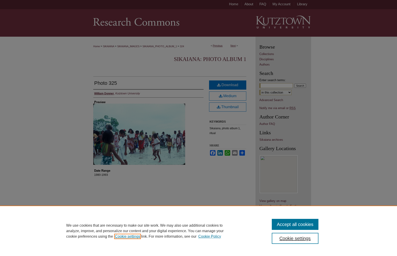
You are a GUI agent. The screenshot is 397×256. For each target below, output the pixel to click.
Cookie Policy (209, 236)
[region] (198, 231)
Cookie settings (127, 236)
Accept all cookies (295, 224)
